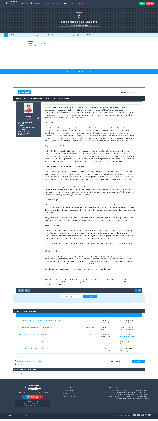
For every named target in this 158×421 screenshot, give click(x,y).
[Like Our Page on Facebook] (24, 397)
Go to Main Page (36, 403)
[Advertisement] (95, 54)
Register (150, 3)
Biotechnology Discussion (36, 35)
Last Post (124, 322)
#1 (140, 103)
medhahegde (129, 336)
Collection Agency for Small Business (29, 361)
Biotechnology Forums (18, 35)
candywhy (90, 320)
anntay (129, 322)
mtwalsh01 (129, 329)
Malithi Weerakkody (28, 114)
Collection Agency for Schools (26, 364)
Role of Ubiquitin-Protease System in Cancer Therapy (34, 327)
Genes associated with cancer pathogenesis (31, 335)
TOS (25, 415)
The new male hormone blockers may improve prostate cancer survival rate (42, 320)
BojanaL (90, 335)
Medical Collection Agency (53, 3)
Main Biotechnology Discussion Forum (59, 35)
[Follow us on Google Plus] (32, 397)
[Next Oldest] (76, 300)
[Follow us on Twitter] (28, 397)
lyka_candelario (130, 344)
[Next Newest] (81, 300)
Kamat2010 (90, 327)
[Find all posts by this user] (22, 290)
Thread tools (23, 92)
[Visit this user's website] (19, 290)
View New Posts (68, 391)
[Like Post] (136, 290)
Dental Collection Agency (32, 405)
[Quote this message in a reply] (139, 290)
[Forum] (12, 3)
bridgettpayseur (90, 349)
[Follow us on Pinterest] (41, 397)
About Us (11, 415)
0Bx (24, 135)
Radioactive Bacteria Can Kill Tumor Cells (30, 349)
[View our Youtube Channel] (37, 397)
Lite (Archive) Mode (69, 396)
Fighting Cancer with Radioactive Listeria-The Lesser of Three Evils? (82, 35)
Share (27, 291)
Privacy (19, 415)
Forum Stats (66, 393)
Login (142, 3)
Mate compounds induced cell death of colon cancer (34, 342)
